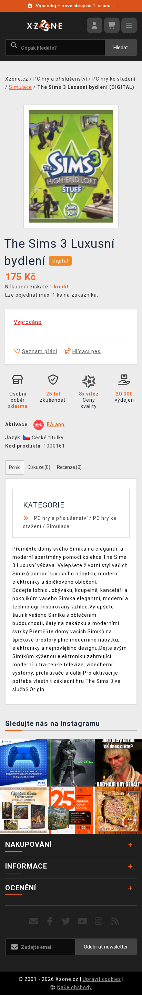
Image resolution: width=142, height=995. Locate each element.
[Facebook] (50, 921)
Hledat (120, 47)
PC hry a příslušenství (61, 518)
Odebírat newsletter (106, 947)
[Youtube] (82, 921)
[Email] (33, 921)
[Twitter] (66, 921)
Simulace (58, 526)
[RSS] (115, 921)
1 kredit (59, 286)
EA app (55, 424)
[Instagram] (98, 921)
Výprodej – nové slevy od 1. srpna (75, 5)
